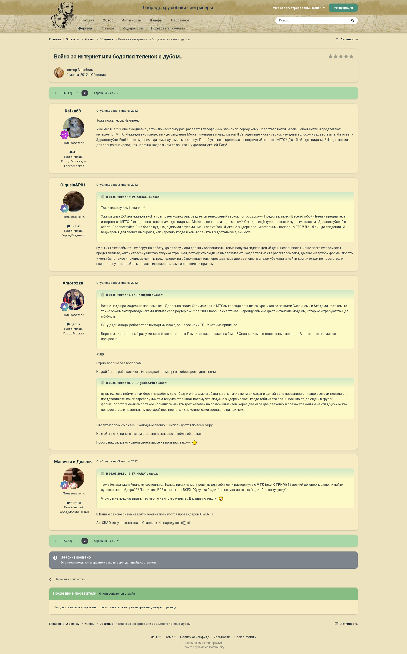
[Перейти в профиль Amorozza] (73, 299)
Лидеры (156, 20)
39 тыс (75, 226)
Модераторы (132, 28)
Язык (155, 637)
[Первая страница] (55, 93)
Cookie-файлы (245, 637)
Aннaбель (85, 70)
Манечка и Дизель (73, 461)
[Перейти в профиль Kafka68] (73, 127)
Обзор (108, 20)
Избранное (180, 20)
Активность (131, 20)
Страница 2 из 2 (105, 93)
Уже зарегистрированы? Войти (298, 8)
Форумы (85, 28)
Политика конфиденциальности (205, 637)
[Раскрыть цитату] (103, 197)
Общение (98, 75)
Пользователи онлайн (168, 28)
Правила (107, 28)
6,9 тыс (75, 324)
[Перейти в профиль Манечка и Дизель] (73, 478)
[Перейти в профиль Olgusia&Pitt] (73, 201)
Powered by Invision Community (203, 647)
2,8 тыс (75, 503)
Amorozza (73, 282)
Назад (66, 93)
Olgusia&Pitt (72, 184)
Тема (169, 637)
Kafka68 (73, 110)
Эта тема (335, 20)
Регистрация (343, 7)
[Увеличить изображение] (194, 442)
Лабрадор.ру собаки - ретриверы (177, 7)
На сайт (88, 20)
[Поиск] (352, 20)
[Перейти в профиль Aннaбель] (59, 72)
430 (75, 152)
